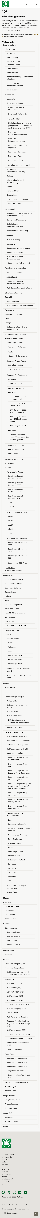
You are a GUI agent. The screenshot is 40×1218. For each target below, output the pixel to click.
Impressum (20, 1205)
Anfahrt (12, 1205)
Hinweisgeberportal (9, 1209)
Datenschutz (30, 1205)
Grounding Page (23, 1209)
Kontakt (4, 1205)
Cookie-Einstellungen (9, 1213)
